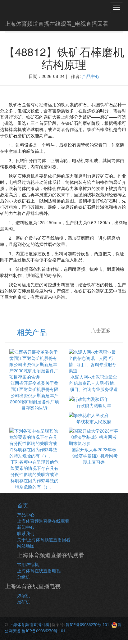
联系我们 (25, 533)
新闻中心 (25, 527)
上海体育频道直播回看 (29, 624)
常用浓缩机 (28, 564)
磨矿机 (23, 601)
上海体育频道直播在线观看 (43, 521)
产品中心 (90, 76)
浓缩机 (23, 595)
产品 (32, 331)
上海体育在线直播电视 (39, 570)
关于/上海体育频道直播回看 (44, 539)
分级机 (23, 577)
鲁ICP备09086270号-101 (87, 624)
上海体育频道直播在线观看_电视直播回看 (56, 23)
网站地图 (25, 545)
